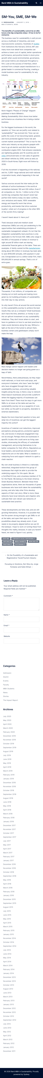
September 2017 (9, 837)
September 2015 (9, 903)
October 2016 (8, 872)
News (16, 24)
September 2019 (9, 747)
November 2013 (9, 981)
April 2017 (7, 849)
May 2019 (7, 763)
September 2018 (9, 794)
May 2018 (7, 806)
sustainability (20, 544)
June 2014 (7, 954)
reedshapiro (9, 22)
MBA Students (7, 24)
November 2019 (9, 740)
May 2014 (7, 958)
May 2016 (7, 880)
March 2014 (7, 965)
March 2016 (7, 888)
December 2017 (9, 825)
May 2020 (7, 720)
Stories (6, 696)
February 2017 (8, 856)
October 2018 (8, 790)
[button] (36, 3)
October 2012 (8, 1016)
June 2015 (7, 915)
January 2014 (8, 973)
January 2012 (8, 1047)
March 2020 (8, 728)
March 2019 (7, 771)
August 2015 (8, 907)
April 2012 (7, 1036)
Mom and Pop (33, 541)
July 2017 (7, 841)
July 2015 (7, 911)
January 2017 (8, 860)
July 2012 (7, 1024)
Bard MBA (6, 538)
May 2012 (7, 1032)
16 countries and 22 (31, 153)
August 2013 (8, 989)
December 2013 (9, 977)
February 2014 (8, 969)
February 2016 (8, 892)
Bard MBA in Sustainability (15, 3)
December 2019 (9, 736)
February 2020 (9, 732)
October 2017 (8, 833)
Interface (27, 64)
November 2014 (9, 938)
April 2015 (7, 923)
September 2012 (9, 1020)
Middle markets (20, 541)
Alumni (5, 677)
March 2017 (7, 853)
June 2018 (7, 802)
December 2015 (9, 899)
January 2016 (8, 895)
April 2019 (7, 767)
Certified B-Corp (9, 476)
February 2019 (8, 775)
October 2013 (8, 985)
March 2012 (7, 1039)
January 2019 (8, 779)
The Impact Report (10, 700)
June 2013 (7, 993)
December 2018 (9, 782)
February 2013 (8, 1000)
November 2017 (9, 829)
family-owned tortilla (20, 248)
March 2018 (7, 814)
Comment (8, 596)
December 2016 (9, 864)
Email (6, 625)
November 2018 (9, 786)
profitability (7, 544)
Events (5, 681)
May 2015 (7, 919)
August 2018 (8, 798)
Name (7, 615)
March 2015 (7, 926)
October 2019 (8, 744)
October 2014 (8, 942)
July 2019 (7, 755)
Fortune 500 (7, 541)
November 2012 (9, 1012)
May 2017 (7, 845)
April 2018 (7, 810)
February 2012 (8, 1043)
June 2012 (7, 1028)
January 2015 (8, 934)
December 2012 (9, 1008)
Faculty (6, 685)
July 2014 (7, 950)
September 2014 (9, 946)
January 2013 (8, 1004)
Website (7, 636)
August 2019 (8, 751)
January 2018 (8, 821)
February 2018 (8, 818)
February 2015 (8, 930)
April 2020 (7, 724)
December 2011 (9, 1051)
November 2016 (9, 868)
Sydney (26, 1074)
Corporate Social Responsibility (23, 538)
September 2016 (9, 876)
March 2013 (7, 997)
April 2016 (7, 884)
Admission (7, 673)
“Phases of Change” (20, 111)
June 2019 (7, 759)
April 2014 (7, 962)
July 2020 (7, 716)
